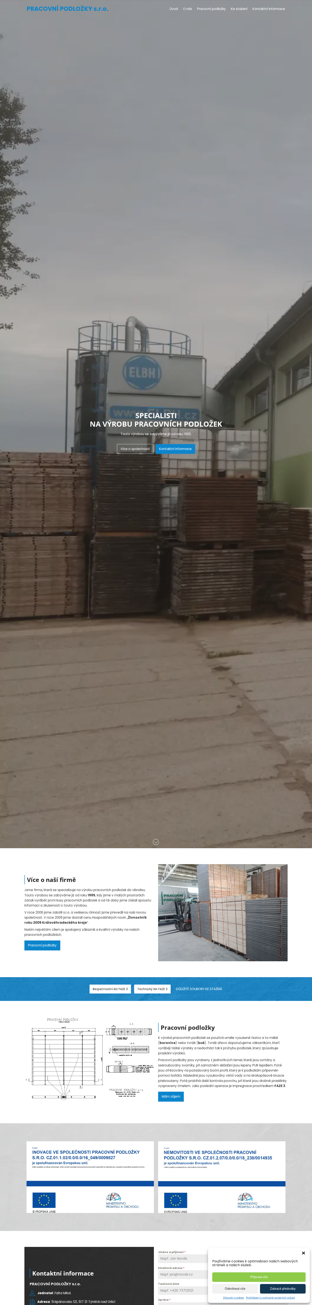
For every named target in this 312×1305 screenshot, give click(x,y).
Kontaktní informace (269, 9)
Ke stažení (239, 9)
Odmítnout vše (235, 1288)
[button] (303, 1253)
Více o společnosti (135, 449)
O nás (187, 9)
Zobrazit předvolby (283, 1288)
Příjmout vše (259, 1277)
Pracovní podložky (211, 9)
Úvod (174, 9)
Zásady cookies (233, 1297)
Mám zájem (171, 1096)
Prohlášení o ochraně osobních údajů (270, 1297)
